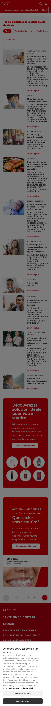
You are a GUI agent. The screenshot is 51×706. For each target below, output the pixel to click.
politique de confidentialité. (20, 688)
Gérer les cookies (23, 693)
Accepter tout (22, 701)
